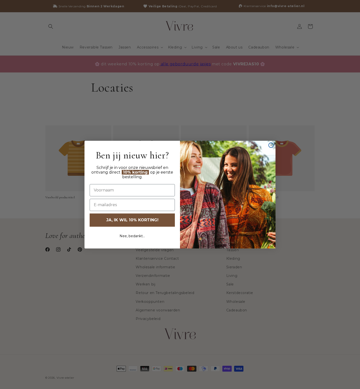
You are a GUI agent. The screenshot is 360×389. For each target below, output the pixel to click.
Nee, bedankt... (132, 236)
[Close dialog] (271, 145)
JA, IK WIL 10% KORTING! (132, 220)
